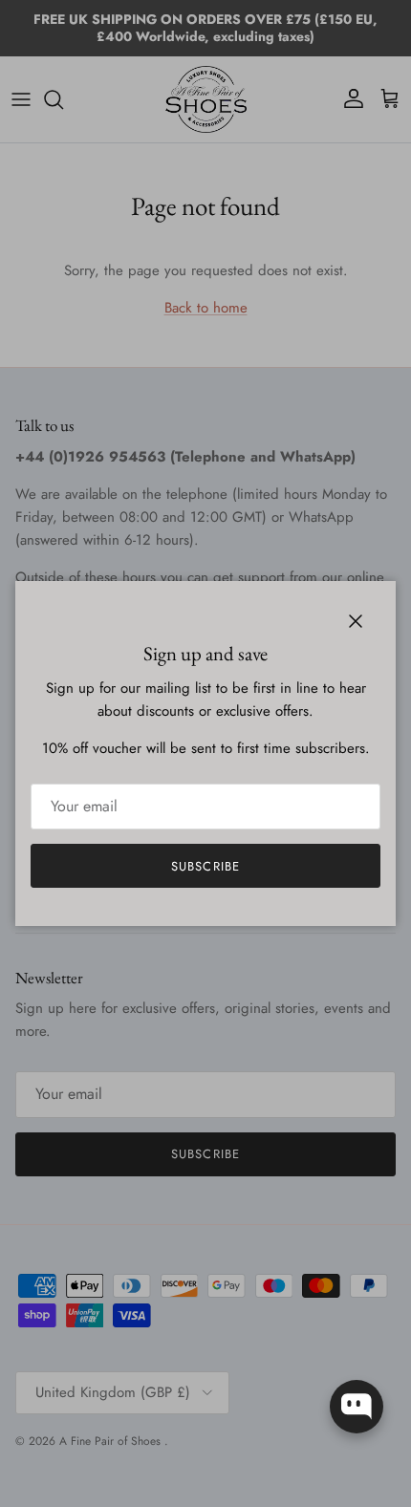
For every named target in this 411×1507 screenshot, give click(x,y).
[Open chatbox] (356, 1406)
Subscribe (205, 866)
